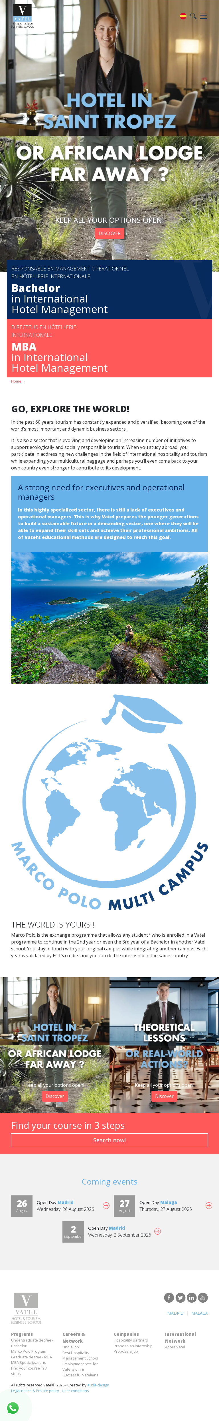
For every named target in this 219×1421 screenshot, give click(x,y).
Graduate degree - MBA (31, 1357)
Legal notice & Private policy (35, 1390)
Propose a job (126, 1351)
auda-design (98, 1385)
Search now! (109, 1140)
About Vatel (175, 1347)
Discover (110, 233)
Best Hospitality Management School (80, 1355)
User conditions (75, 1390)
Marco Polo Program (28, 1351)
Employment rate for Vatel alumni (80, 1366)
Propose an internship (133, 1345)
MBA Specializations (28, 1362)
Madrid (175, 1313)
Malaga (199, 1313)
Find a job (70, 1347)
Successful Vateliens (80, 1375)
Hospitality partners (131, 1340)
